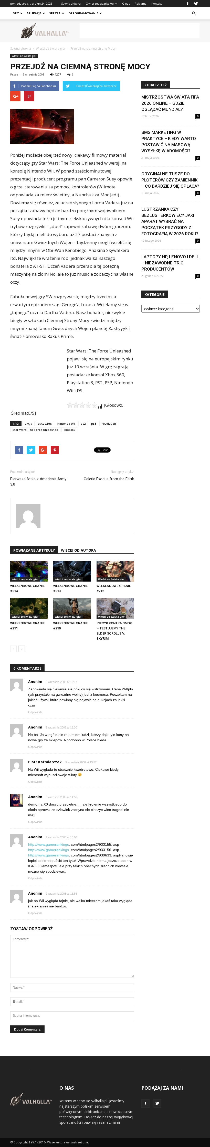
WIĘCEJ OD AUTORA (78, 550)
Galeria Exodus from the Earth (109, 479)
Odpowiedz (35, 712)
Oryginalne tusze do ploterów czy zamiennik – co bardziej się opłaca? (170, 180)
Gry (16, 13)
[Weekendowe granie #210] (72, 608)
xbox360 (69, 430)
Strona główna (71, 3)
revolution (109, 423)
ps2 (83, 423)
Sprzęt (54, 13)
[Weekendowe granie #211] (29, 608)
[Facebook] (187, 3)
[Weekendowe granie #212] (115, 571)
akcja (28, 423)
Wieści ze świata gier (24, 56)
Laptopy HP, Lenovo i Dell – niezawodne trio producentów (170, 263)
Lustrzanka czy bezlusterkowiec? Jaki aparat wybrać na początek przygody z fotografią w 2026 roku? (169, 221)
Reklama (140, 3)
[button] (193, 13)
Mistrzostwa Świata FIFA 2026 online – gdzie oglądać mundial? (170, 103)
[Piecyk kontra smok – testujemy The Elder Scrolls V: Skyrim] (115, 608)
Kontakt (156, 3)
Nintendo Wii (66, 423)
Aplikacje (34, 13)
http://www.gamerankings (48, 844)
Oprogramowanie (83, 13)
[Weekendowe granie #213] (72, 571)
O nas (126, 3)
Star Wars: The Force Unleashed (35, 430)
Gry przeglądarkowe (100, 3)
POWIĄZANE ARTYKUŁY (34, 550)
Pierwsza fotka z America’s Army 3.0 (38, 482)
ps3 (93, 423)
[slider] (82, 405)
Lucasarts (45, 423)
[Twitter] (196, 3)
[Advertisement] (140, 30)
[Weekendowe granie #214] (29, 571)
